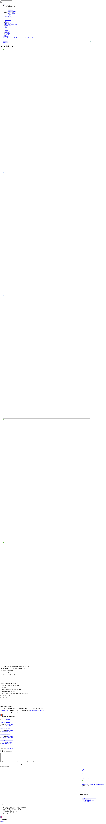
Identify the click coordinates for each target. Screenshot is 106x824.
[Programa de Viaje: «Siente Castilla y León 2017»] (84, 776)
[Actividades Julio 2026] (5, 719)
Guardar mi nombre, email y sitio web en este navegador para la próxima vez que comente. (19, 764)
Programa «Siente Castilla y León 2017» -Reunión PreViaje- (94, 784)
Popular (83, 769)
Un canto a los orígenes (86, 799)
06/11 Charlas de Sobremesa (87, 791)
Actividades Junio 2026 (5, 728)
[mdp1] (46, 171)
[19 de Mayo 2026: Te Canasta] (6, 737)
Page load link (3, 822)
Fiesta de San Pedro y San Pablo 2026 (89, 796)
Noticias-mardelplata (34, 710)
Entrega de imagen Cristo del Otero (89, 798)
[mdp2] (46, 541)
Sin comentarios (41, 710)
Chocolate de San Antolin (87, 801)
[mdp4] (46, 294)
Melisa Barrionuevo (4, 710)
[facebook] (0, 817)
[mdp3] (46, 417)
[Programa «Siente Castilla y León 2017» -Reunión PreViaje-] (84, 783)
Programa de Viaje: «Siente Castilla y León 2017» (91, 777)
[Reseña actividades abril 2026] (6, 743)
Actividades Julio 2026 (5, 722)
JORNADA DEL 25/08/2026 (88, 800)
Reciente (83, 770)
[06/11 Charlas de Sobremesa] (84, 789)
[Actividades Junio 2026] (5, 725)
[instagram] (1, 817)
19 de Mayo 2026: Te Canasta (6, 740)
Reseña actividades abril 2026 (6, 746)
